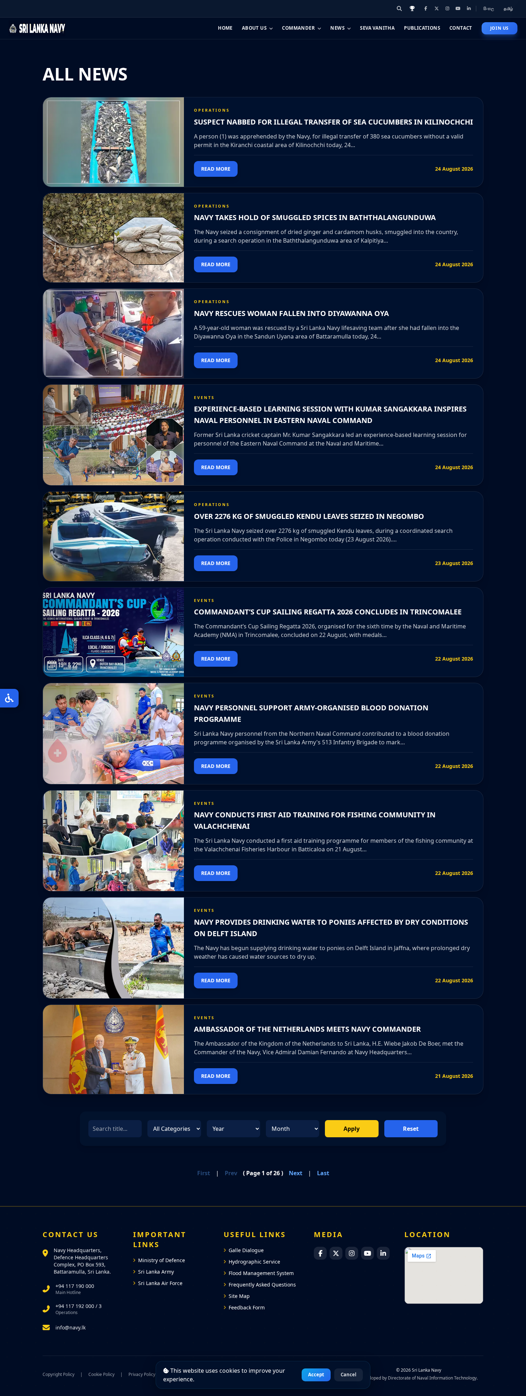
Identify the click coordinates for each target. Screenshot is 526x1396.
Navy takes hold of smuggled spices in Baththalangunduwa (315, 217)
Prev (231, 1173)
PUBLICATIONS (422, 28)
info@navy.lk (70, 1327)
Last (323, 1173)
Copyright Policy (58, 1374)
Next (295, 1173)
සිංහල (489, 8)
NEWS (337, 28)
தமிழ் (508, 8)
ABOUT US (254, 28)
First (203, 1173)
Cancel (348, 1374)
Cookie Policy (101, 1374)
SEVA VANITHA (377, 28)
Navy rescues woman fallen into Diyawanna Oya (291, 313)
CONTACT (460, 28)
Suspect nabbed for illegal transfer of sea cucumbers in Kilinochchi (333, 122)
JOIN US (499, 28)
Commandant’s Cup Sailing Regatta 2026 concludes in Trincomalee (328, 612)
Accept (316, 1374)
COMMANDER (298, 28)
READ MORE (215, 168)
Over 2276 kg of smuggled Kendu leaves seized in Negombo (309, 516)
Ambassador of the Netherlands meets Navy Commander (307, 1029)
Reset (411, 1129)
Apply (352, 1129)
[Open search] (399, 9)
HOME (225, 28)
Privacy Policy (141, 1374)
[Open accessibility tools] (9, 698)
